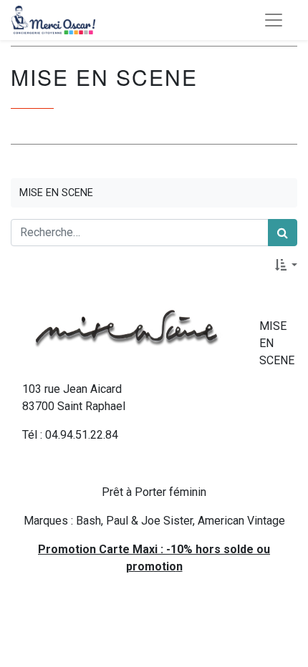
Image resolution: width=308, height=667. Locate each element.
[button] (286, 265)
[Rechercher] (282, 232)
